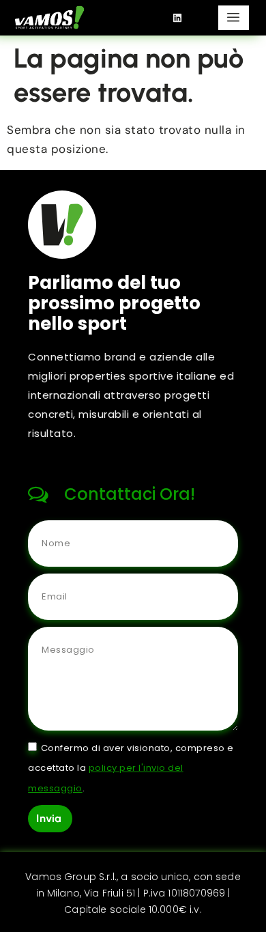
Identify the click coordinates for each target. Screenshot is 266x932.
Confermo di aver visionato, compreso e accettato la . (131, 767)
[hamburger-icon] (233, 17)
